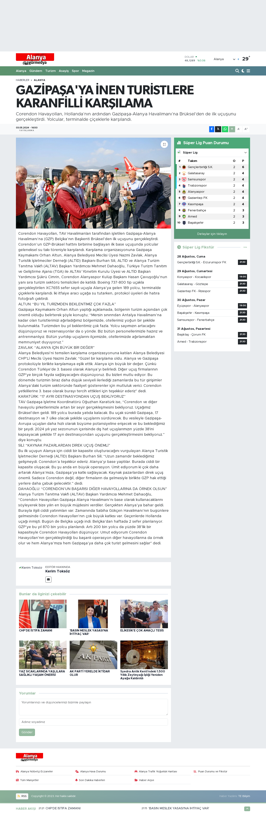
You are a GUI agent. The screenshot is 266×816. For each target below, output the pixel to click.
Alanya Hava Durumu (93, 771)
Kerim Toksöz (57, 571)
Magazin (88, 70)
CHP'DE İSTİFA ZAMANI (35, 630)
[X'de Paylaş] (218, 129)
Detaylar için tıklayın (212, 233)
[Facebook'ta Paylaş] (211, 129)
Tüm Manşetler (29, 780)
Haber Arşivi (146, 780)
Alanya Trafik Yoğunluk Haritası (158, 771)
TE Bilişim (244, 796)
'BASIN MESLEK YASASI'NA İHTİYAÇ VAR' (179, 808)
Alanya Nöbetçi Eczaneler (36, 771)
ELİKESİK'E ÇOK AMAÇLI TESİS (142, 630)
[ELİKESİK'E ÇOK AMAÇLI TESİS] (144, 613)
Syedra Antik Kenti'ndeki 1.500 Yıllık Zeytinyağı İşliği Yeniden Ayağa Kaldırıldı (142, 675)
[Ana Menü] (247, 71)
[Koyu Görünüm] (242, 71)
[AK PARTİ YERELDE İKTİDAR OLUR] (93, 654)
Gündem (35, 70)
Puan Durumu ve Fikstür (212, 771)
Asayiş (64, 70)
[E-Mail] (48, 580)
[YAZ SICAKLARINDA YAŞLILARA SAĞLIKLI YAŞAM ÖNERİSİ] (43, 654)
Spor (75, 70)
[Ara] (237, 71)
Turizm (50, 70)
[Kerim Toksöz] (30, 567)
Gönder (27, 732)
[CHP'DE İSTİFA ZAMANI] (43, 613)
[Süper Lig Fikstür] (245, 247)
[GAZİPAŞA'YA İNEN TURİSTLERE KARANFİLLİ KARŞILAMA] (93, 183)
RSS (24, 796)
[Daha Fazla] (232, 129)
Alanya (21, 70)
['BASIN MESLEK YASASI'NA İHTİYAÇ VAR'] (93, 613)
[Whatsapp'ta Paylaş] (225, 129)
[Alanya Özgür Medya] (35, 59)
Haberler (22, 80)
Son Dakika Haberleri (92, 780)
